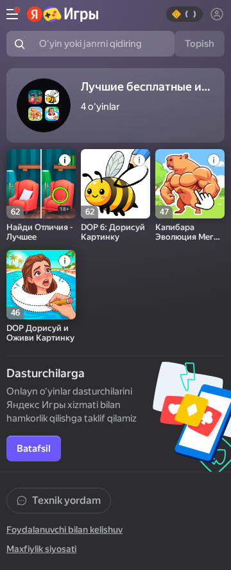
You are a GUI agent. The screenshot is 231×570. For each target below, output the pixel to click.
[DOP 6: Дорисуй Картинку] (115, 183)
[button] (184, 14)
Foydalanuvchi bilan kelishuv (64, 529)
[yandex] (62, 14)
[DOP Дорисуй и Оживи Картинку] (41, 284)
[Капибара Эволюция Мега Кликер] (190, 183)
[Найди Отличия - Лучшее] (41, 183)
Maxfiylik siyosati (41, 549)
